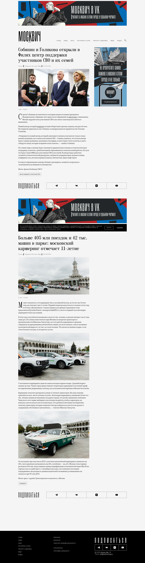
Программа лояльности (61, 551)
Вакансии (57, 540)
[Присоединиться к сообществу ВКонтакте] (77, 186)
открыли (40, 126)
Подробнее (120, 227)
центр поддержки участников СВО (30, 174)
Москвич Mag (105, 552)
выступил (73, 117)
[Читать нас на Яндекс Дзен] (97, 186)
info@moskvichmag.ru (106, 554)
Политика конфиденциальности (65, 543)
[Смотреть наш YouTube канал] (117, 186)
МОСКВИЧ (29, 36)
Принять (109, 227)
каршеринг (23, 483)
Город (20, 66)
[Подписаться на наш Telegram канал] (56, 186)
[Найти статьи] (125, 40)
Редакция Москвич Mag (33, 66)
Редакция (57, 537)
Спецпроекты (58, 548)
